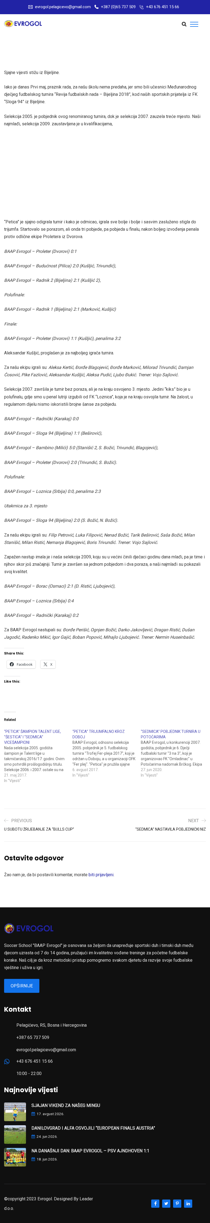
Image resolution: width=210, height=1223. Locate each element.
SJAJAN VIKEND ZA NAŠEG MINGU (65, 1105)
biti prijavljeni (101, 874)
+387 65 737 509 (32, 1037)
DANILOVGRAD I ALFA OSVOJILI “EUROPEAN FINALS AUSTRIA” (93, 1128)
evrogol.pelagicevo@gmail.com (63, 6)
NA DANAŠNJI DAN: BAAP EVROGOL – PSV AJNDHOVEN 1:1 (90, 1150)
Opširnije (22, 985)
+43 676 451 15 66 (162, 6)
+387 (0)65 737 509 (118, 6)
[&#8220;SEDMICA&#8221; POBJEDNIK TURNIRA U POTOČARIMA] (175, 753)
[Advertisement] (106, 173)
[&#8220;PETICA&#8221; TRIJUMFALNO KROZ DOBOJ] (106, 753)
